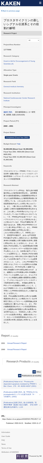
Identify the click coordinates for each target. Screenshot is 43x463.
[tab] (22, 361)
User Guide (5, 436)
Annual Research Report (17, 343)
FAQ (3, 440)
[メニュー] (40, 2)
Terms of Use (6, 448)
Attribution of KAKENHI (10, 452)
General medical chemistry (14, 86)
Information (5, 432)
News (3, 444)
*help (18, 144)
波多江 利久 (8, 112)
